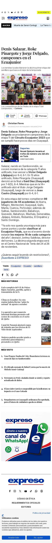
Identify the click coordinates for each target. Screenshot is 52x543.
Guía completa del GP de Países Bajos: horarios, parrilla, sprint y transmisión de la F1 (16, 289)
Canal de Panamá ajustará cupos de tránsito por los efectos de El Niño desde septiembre (16, 327)
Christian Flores (16, 123)
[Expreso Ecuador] (26, 484)
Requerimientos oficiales (26, 503)
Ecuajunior (16, 266)
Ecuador (27, 266)
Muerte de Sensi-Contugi (25, 25)
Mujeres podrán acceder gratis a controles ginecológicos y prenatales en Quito (16, 339)
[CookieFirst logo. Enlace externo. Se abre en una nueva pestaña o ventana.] (3, 515)
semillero (38, 266)
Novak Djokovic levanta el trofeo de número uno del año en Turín (34, 154)
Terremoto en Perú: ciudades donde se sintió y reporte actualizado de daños (27, 379)
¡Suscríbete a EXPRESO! (15, 257)
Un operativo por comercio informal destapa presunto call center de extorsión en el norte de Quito (15, 315)
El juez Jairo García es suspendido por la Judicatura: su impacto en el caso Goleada (27, 389)
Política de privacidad (41, 513)
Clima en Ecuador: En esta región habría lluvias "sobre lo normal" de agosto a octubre (15, 302)
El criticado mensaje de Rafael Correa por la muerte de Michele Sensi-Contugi (27, 368)
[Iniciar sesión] (47, 18)
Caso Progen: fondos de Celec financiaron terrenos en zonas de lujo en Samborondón (27, 357)
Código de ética (26, 499)
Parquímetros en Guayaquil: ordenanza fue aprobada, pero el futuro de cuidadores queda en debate (26, 400)
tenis (6, 269)
